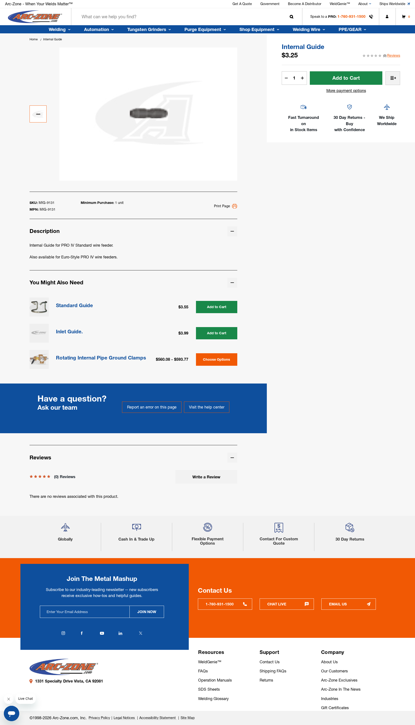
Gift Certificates (335, 707)
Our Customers (334, 671)
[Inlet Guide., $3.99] (39, 333)
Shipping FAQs (273, 671)
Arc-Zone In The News (340, 689)
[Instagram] (63, 633)
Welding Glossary (213, 698)
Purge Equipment (202, 29)
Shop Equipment (257, 29)
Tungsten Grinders (146, 29)
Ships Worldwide (392, 4)
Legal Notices (125, 718)
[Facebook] (81, 633)
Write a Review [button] (206, 477)
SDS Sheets (209, 689)
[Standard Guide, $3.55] (39, 307)
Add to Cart (216, 307)
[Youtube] (101, 633)
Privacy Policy (99, 718)
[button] (65, 529)
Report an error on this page (152, 407)
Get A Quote (242, 4)
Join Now (146, 611)
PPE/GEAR (350, 29)
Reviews (393, 55)
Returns (266, 680)
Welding (57, 29)
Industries (329, 698)
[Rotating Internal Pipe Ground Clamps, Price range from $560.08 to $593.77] (39, 359)
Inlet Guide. (69, 332)
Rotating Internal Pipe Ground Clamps (101, 358)
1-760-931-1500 (351, 16)
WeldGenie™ (340, 4)
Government (270, 4)
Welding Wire (306, 29)
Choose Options (216, 359)
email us (338, 604)
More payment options (346, 90)
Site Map (188, 718)
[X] (140, 633)
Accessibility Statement (158, 718)
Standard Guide (74, 305)
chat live (276, 604)
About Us (329, 661)
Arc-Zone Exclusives (339, 680)
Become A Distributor (304, 4)
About (363, 4)
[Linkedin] (120, 633)
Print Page (222, 206)
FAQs (203, 671)
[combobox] (186, 16)
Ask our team (57, 407)
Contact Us (270, 661)
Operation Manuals (215, 680)
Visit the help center (206, 407)
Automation (96, 29)
